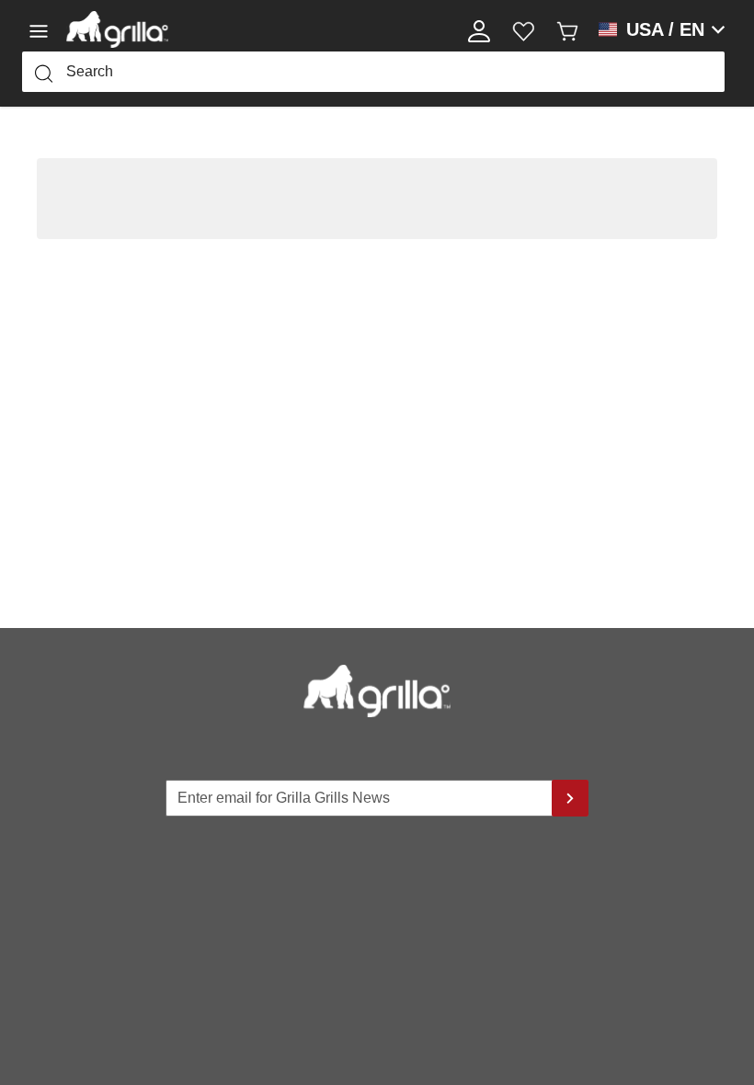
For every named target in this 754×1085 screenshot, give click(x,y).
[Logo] (117, 29)
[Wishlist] (523, 29)
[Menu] (44, 29)
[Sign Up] (570, 798)
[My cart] (567, 29)
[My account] (479, 29)
